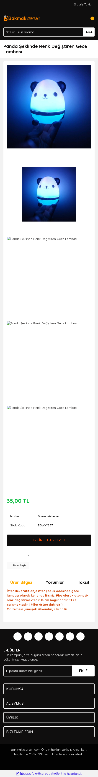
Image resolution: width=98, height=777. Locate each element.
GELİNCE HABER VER (49, 540)
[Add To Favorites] (28, 553)
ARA (89, 32)
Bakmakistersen (49, 516)
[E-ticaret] (48, 773)
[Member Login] (80, 18)
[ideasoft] (25, 773)
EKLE (83, 670)
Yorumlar (55, 582)
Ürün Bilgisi (21, 582)
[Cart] (90, 18)
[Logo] (21, 18)
